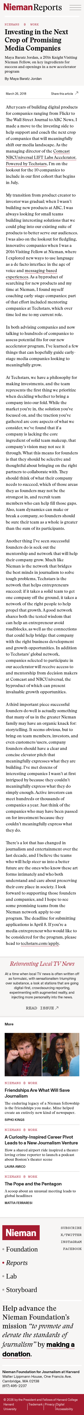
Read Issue (40, 1008)
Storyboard (21, 1289)
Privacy (49, 1404)
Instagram (71, 1241)
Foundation (22, 1249)
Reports (17, 1262)
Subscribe (71, 1227)
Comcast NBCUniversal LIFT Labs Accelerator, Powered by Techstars (41, 158)
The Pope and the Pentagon (33, 1184)
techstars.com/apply (40, 944)
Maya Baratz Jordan (26, 78)
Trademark (35, 1404)
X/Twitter (71, 1234)
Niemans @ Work (22, 24)
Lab (11, 1276)
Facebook (72, 1248)
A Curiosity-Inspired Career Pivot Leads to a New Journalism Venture (41, 1140)
